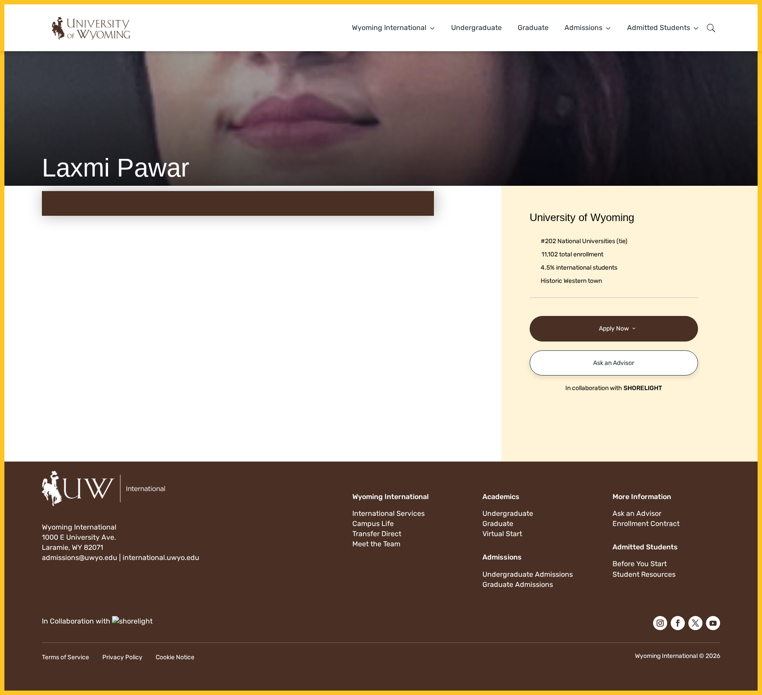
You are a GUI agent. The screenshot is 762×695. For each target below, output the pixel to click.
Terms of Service (65, 657)
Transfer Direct (376, 534)
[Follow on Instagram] (660, 623)
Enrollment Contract (646, 523)
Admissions (583, 27)
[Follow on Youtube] (713, 623)
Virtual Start (502, 534)
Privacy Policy (122, 657)
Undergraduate (476, 27)
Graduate (533, 27)
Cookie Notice (175, 657)
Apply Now (614, 328)
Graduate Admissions (517, 584)
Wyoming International (389, 27)
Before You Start (640, 564)
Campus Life (373, 523)
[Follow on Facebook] (678, 623)
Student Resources (644, 574)
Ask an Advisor (613, 363)
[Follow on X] (695, 623)
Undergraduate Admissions (527, 574)
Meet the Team (376, 544)
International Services (388, 513)
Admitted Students (658, 27)
